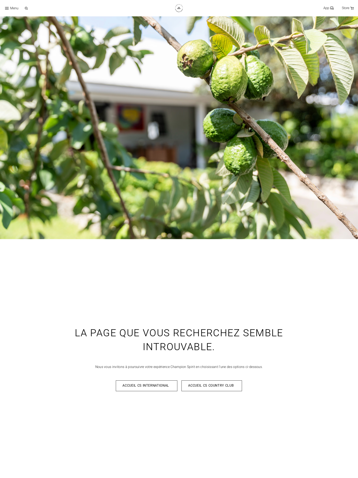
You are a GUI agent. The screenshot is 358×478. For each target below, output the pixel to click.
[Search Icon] (26, 8)
